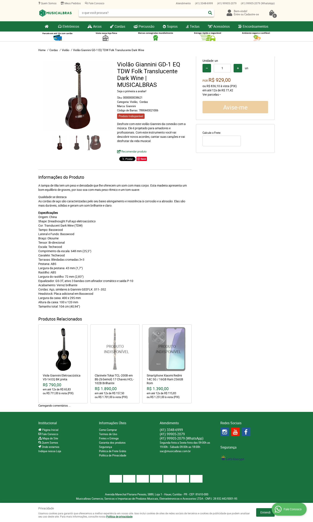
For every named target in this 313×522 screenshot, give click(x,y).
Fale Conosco (96, 3)
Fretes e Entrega (109, 438)
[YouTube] (235, 432)
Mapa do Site (50, 438)
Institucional (47, 423)
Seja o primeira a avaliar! (131, 91)
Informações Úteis (112, 423)
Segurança (105, 447)
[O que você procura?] (210, 13)
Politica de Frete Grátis (112, 451)
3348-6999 (204, 3)
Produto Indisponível (115, 349)
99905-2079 (227, 3)
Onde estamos (50, 447)
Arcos (97, 26)
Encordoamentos (255, 26)
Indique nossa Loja (49, 451)
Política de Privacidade (112, 455)
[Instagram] (224, 432)
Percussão (146, 26)
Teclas (195, 26)
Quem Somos (48, 3)
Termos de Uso (108, 434)
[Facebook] (246, 432)
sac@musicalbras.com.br (175, 451)
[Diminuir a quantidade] (206, 68)
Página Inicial (50, 430)
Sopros (172, 26)
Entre (237, 14)
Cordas (120, 26)
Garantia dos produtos (112, 442)
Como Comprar (108, 430)
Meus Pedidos (72, 3)
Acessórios (221, 26)
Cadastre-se (251, 14)
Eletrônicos (71, 26)
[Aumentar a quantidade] (238, 68)
